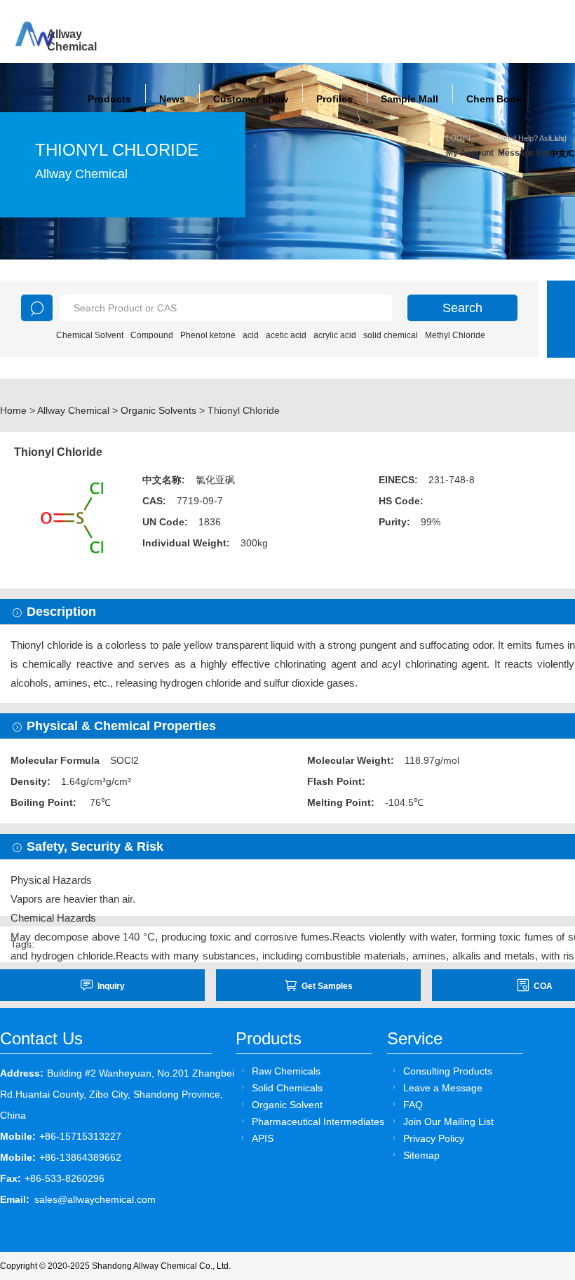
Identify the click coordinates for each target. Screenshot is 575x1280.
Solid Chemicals (287, 1087)
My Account (470, 153)
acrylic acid (334, 335)
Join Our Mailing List (448, 1121)
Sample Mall (409, 99)
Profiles (334, 99)
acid (251, 335)
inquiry (111, 986)
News (172, 99)
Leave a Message (442, 1087)
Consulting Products (447, 1071)
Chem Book (494, 99)
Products (109, 99)
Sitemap (421, 1155)
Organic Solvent (287, 1104)
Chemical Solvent (89, 335)
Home (13, 410)
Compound (151, 335)
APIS (262, 1138)
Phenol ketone (208, 335)
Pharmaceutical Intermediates (318, 1121)
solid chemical (390, 335)
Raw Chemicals (286, 1071)
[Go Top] (538, 1162)
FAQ (413, 1104)
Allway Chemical (73, 410)
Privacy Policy (433, 1138)
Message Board (524, 153)
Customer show (250, 99)
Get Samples (327, 986)
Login (458, 138)
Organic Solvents (158, 410)
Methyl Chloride (455, 335)
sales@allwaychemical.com (95, 1199)
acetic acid (286, 335)
